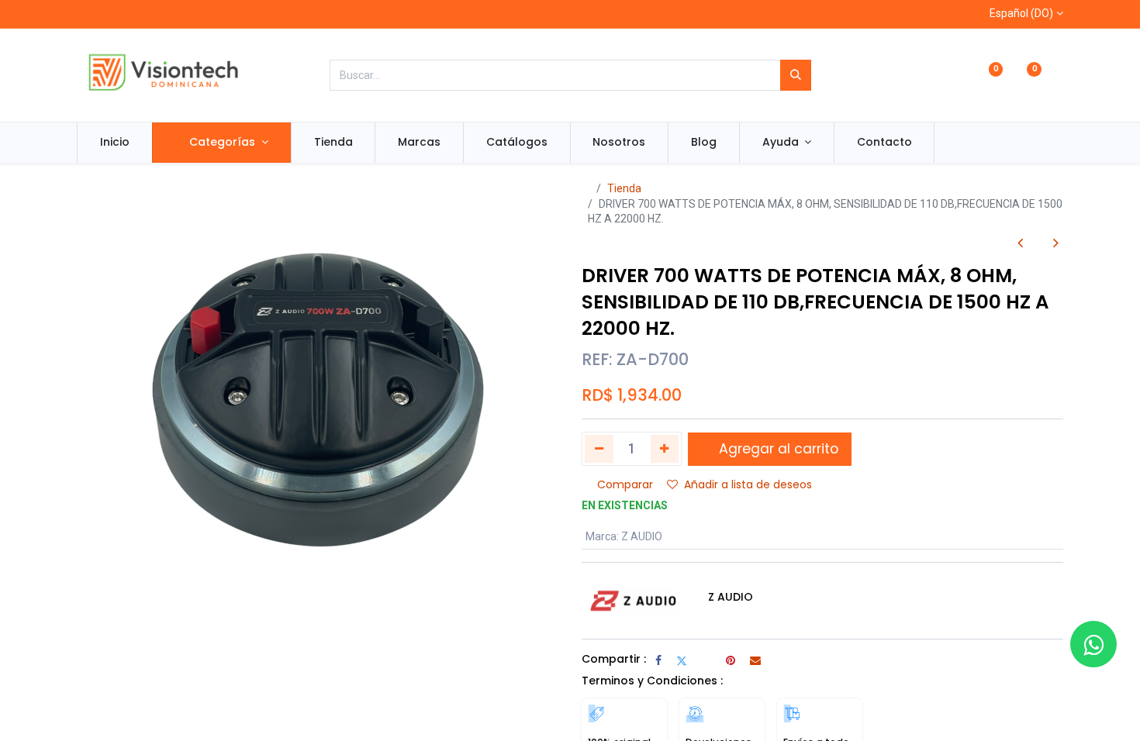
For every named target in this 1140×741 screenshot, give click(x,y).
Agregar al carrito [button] (776, 448)
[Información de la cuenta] (1056, 76)
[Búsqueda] (795, 75)
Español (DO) (1021, 13)
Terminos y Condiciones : (652, 680)
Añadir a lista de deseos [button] (748, 484)
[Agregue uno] (665, 449)
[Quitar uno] (599, 449)
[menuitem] (115, 142)
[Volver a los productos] (1038, 243)
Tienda (624, 188)
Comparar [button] (625, 484)
